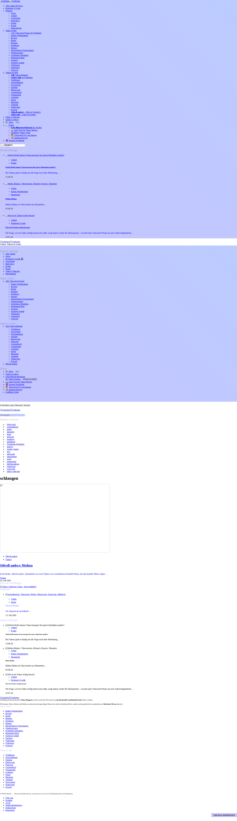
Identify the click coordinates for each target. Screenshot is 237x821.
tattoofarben (12, 456)
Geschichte (15, 18)
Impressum (10, 810)
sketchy (10, 447)
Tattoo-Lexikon (12, 119)
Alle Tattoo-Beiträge (13, 326)
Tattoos (8, 559)
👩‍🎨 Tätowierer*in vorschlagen (24, 135)
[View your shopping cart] (1, 407)
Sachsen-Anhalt (17, 63)
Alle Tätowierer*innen (14, 281)
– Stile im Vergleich (25, 112)
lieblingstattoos (13, 464)
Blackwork (15, 90)
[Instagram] (1, 403)
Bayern (14, 38)
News (13, 13)
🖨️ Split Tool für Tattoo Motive (24, 130)
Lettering (15, 97)
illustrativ (10, 432)
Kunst (13, 25)
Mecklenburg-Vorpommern (22, 50)
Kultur (13, 23)
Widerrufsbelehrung (13, 805)
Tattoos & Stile (11, 72)
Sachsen (14, 60)
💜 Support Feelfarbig (14, 140)
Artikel (14, 16)
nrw (8, 451)
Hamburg (15, 45)
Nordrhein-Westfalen (19, 55)
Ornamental (16, 95)
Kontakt (8, 800)
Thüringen (15, 65)
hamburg (10, 439)
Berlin (13, 40)
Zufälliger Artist (12, 392)
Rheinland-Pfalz (17, 58)
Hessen (14, 48)
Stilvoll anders (11, 364)
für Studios (26, 127)
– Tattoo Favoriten (23, 114)
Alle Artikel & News (14, 6)
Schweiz (14, 70)
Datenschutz (10, 808)
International (16, 28)
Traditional (15, 80)
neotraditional (12, 427)
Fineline (14, 87)
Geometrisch (16, 92)
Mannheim (15, 195)
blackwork (11, 424)
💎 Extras (9, 125)
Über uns (9, 798)
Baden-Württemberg (19, 35)
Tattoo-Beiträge (19, 75)
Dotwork (15, 341)
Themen (8, 11)
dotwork (10, 437)
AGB (7, 803)
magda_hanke (13, 449)
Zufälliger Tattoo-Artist (20, 132)
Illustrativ (15, 102)
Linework (11, 469)
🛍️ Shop (12, 122)
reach (9, 459)
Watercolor (15, 107)
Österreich (15, 67)
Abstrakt (14, 105)
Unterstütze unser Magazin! (15, 405)
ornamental (11, 461)
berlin (9, 429)
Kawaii (14, 110)
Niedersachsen (17, 53)
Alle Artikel (10, 254)
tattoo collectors (13, 471)
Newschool (16, 85)
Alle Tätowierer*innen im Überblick (26, 33)
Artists (13, 188)
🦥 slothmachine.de (19, 138)
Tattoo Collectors (12, 117)
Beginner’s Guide (12, 8)
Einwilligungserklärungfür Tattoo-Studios (21, 377)
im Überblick (22, 77)
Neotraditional (17, 82)
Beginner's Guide (18, 223)
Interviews (15, 21)
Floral (13, 100)
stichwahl (11, 454)
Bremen (14, 43)
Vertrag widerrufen (224, 815)
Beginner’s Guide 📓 (14, 259)
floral (9, 434)
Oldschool (11, 466)
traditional (11, 442)
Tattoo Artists (11, 30)
